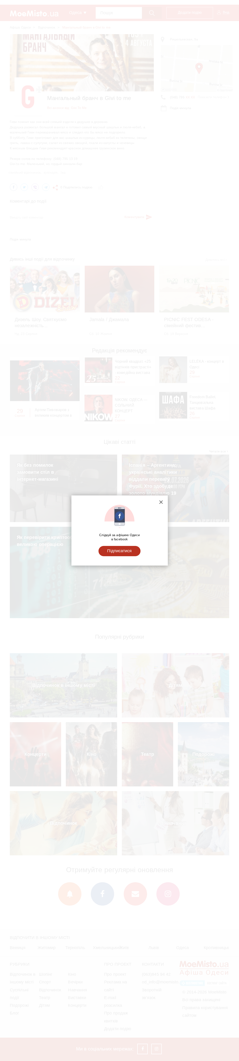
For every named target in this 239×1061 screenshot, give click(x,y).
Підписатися (119, 550)
